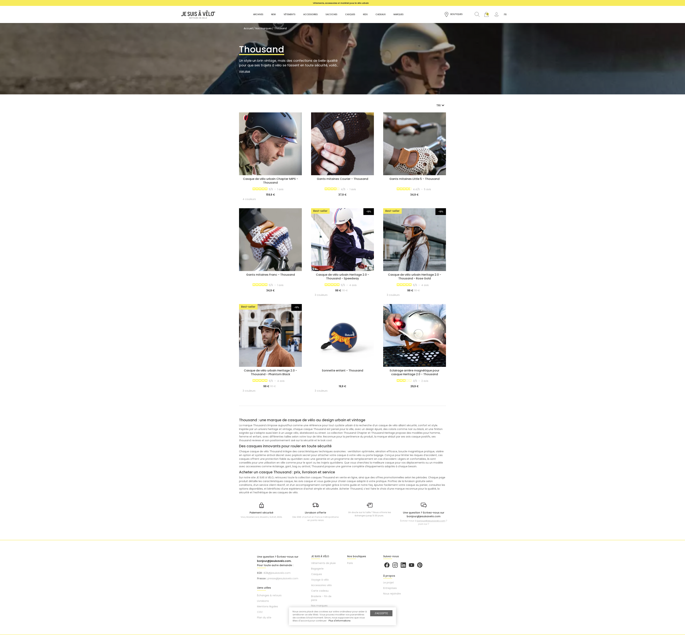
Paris (350, 563)
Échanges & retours (269, 595)
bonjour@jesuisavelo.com (431, 520)
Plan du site (264, 617)
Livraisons (263, 601)
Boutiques (456, 14)
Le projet (388, 582)
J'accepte (381, 613)
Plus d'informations (340, 620)
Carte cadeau (320, 591)
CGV (260, 612)
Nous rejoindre (392, 593)
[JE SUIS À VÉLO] (196, 14)
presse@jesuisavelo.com (283, 578)
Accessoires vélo (321, 585)
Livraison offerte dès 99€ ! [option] (341, 3)
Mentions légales (267, 606)
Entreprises (390, 588)
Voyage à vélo (320, 579)
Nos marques (319, 605)
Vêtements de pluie (323, 563)
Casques (316, 574)
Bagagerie (317, 568)
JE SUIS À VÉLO (320, 556)
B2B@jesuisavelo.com (277, 573)
